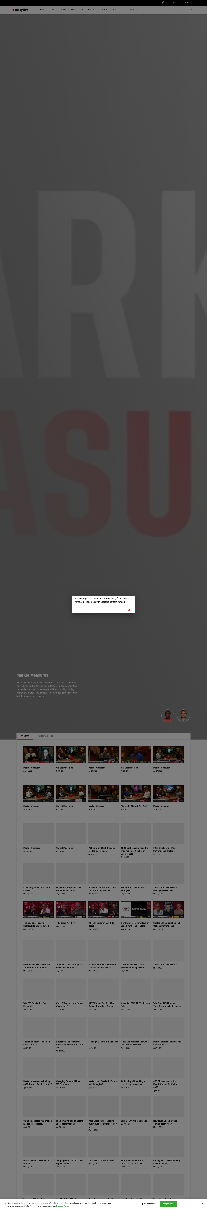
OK (129, 609)
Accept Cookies (168, 1203)
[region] (103, 1204)
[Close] (202, 1203)
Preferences (149, 1203)
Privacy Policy (62, 1206)
